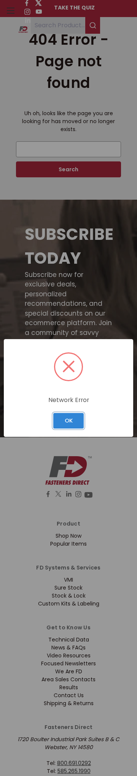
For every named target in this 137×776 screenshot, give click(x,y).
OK (69, 420)
